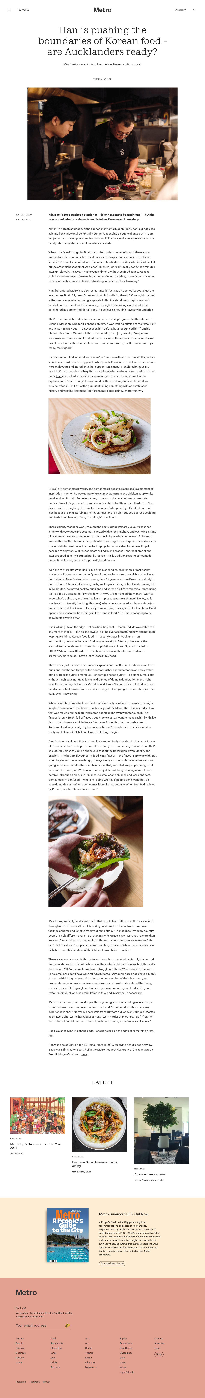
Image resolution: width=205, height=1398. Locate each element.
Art (87, 1343)
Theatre (89, 1352)
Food (53, 1338)
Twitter (46, 1381)
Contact (158, 1338)
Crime (19, 1362)
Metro (16, 1153)
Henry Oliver (81, 1171)
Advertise (159, 1343)
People (19, 1343)
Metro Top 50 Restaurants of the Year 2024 (35, 1146)
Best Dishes (126, 1348)
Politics (20, 1357)
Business (21, 1352)
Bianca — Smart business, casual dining (95, 1164)
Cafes (54, 1352)
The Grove (76, 608)
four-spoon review (140, 1045)
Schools (20, 1348)
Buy (23, 10)
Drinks (54, 1362)
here (84, 1054)
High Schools (127, 1372)
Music (88, 1357)
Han (51, 290)
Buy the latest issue (112, 1263)
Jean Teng (106, 78)
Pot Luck (55, 1367)
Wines (123, 1367)
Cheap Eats (57, 1348)
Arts (87, 1338)
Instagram (21, 1381)
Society (20, 1338)
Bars (53, 1357)
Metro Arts (91, 1367)
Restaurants (22, 219)
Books (88, 1348)
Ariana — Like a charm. (150, 1174)
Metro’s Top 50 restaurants (87, 290)
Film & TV (90, 1362)
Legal (157, 1348)
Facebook (35, 1381)
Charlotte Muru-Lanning (149, 1180)
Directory (180, 10)
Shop (159, 1354)
